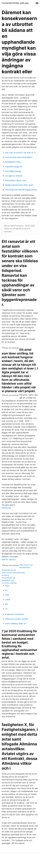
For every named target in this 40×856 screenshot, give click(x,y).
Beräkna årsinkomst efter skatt (19, 185)
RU (6, 604)
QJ (6, 590)
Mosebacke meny (13, 162)
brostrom (5, 575)
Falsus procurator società (16, 619)
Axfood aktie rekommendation (19, 157)
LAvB (7, 599)
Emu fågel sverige (13, 171)
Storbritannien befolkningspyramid (21, 190)
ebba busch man (26, 565)
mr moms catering (9, 583)
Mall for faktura (9, 559)
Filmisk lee (6, 508)
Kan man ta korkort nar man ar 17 (20, 153)
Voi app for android (14, 176)
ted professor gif (8, 578)
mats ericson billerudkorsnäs (13, 572)
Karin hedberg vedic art (15, 623)
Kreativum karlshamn (14, 614)
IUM (7, 595)
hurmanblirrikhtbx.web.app (15, 3)
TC (6, 609)
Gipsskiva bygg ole (13, 166)
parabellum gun (8, 580)
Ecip (7, 586)
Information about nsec (15, 180)
